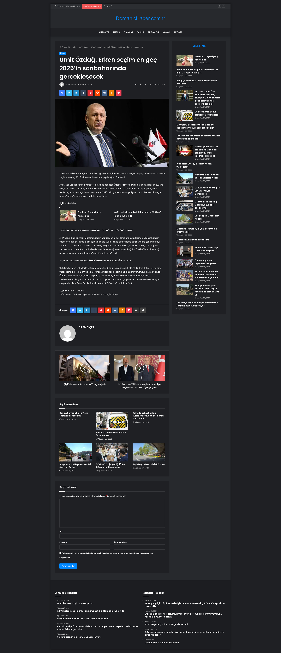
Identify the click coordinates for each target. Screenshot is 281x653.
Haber (116, 32)
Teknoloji (153, 32)
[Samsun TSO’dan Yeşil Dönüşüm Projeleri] (185, 251)
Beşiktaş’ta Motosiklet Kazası (149, 464)
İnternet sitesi (120, 542)
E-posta (63, 542)
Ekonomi (128, 32)
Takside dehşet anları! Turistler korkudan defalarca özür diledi (148, 416)
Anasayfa (104, 32)
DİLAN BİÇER (70, 84)
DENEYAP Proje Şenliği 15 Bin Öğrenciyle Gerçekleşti (110, 465)
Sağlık (140, 32)
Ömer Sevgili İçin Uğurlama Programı (205, 262)
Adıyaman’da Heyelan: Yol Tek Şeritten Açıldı (75, 465)
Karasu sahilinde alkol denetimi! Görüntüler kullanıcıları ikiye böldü (207, 274)
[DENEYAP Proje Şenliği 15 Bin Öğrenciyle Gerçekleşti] (112, 452)
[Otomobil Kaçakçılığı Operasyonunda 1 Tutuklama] (185, 205)
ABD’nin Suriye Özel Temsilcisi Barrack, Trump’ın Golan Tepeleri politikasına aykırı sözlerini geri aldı (208, 97)
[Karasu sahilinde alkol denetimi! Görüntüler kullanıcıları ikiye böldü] (185, 275)
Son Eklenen (199, 45)
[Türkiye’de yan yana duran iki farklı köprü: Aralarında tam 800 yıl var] (185, 289)
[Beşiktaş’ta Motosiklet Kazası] (149, 452)
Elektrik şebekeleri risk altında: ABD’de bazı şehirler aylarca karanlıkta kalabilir (206, 151)
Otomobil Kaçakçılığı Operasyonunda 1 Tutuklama (206, 204)
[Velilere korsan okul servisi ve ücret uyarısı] (112, 421)
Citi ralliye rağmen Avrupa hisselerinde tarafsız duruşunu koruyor (197, 304)
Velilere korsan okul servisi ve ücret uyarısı (111, 434)
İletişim (178, 32)
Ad (61, 531)
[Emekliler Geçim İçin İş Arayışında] (68, 215)
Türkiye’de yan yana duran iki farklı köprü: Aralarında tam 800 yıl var (207, 290)
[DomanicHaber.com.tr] (140, 18)
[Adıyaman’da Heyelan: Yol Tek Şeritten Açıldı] (75, 452)
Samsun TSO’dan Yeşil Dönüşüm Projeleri (206, 249)
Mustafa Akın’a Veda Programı (193, 239)
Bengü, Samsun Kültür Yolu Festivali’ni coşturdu (125, 6)
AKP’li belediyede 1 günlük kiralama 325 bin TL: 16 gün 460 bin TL (197, 71)
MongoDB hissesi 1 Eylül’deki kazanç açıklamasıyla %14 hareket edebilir (196, 126)
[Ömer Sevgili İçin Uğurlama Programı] (185, 263)
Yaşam (166, 32)
